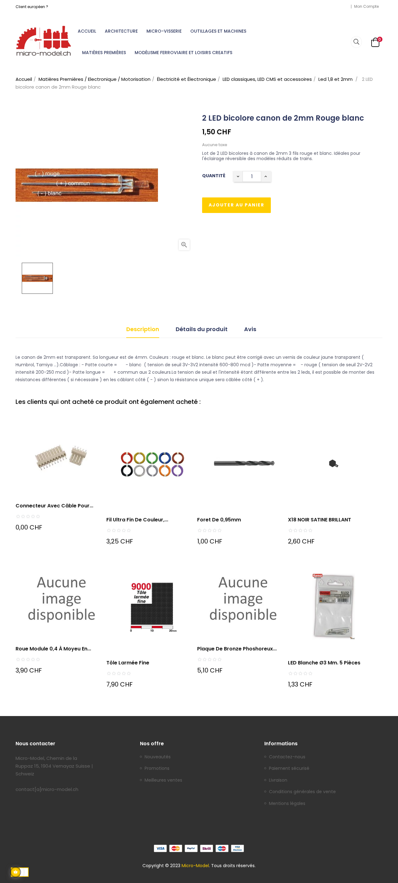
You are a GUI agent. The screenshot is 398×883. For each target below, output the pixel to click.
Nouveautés (158, 757)
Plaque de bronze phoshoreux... (237, 648)
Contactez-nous (287, 757)
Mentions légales (287, 804)
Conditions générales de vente (302, 792)
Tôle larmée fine (127, 662)
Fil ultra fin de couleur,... (137, 519)
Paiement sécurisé (289, 768)
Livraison (278, 780)
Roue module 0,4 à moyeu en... (53, 648)
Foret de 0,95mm (219, 519)
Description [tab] (142, 329)
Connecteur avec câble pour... (54, 505)
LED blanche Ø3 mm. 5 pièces (324, 662)
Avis (250, 329)
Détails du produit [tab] (202, 329)
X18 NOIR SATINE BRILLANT (319, 519)
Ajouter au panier (236, 205)
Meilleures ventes (163, 780)
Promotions (157, 768)
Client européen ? (32, 6)
